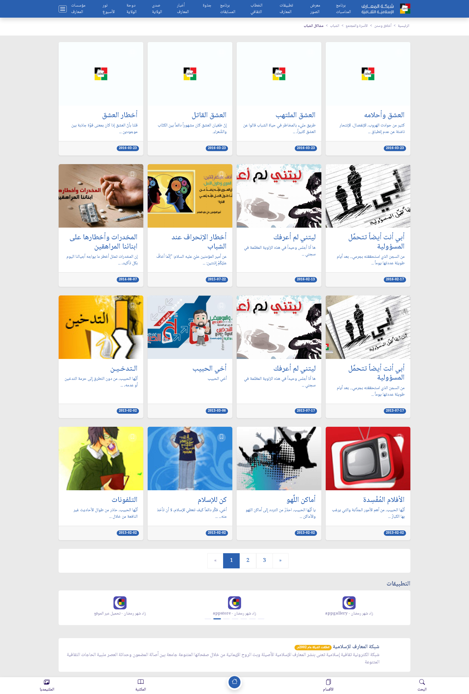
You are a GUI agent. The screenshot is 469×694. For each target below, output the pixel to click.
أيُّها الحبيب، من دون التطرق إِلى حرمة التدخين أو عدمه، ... (101, 382)
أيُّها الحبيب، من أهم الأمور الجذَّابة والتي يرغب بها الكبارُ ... (368, 513)
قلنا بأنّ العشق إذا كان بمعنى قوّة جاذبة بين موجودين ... (104, 128)
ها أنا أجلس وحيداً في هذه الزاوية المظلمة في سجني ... (280, 251)
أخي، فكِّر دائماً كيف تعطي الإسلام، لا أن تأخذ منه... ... (192, 513)
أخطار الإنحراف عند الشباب (199, 242)
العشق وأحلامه (384, 115)
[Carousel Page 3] (226, 618)
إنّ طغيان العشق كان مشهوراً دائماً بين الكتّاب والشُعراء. (192, 128)
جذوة (207, 5)
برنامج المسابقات (227, 8)
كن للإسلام (212, 500)
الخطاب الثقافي (256, 8)
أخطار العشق (120, 115)
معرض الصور (315, 8)
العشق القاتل (209, 115)
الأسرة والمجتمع (357, 26)
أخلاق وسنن (382, 26)
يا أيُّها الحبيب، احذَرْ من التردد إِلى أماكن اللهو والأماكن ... (281, 513)
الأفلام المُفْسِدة (384, 500)
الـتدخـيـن (124, 369)
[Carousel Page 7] (261, 618)
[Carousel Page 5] (243, 618)
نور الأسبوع (109, 8)
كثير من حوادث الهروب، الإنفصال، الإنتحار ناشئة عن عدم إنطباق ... (372, 128)
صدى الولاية (157, 8)
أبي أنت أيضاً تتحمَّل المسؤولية (376, 242)
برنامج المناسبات (343, 8)
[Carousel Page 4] (235, 618)
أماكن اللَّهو (301, 500)
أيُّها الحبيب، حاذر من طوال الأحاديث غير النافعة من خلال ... (106, 513)
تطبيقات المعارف (286, 8)
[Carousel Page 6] (252, 618)
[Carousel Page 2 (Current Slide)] (217, 618)
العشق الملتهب (295, 115)
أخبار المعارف (183, 8)
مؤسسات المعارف (78, 8)
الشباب (334, 26)
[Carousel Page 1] (208, 618)
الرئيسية (403, 26)
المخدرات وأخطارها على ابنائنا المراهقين (103, 242)
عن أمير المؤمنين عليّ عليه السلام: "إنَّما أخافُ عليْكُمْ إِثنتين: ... (191, 260)
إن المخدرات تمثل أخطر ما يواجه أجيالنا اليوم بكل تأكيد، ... (102, 260)
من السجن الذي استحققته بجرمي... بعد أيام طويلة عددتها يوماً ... (371, 260)
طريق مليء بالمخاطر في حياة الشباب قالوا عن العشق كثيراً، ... (279, 128)
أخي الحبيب (209, 369)
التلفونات (125, 500)
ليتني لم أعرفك (294, 238)
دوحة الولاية (131, 8)
